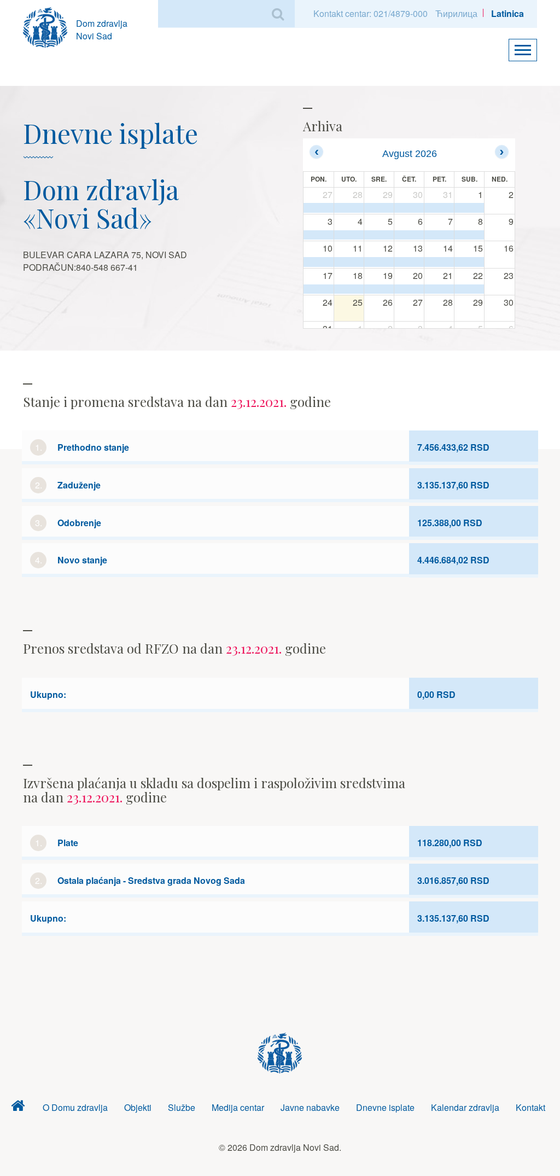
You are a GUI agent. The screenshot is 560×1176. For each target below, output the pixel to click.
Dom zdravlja (18, 1107)
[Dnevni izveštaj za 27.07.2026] (319, 208)
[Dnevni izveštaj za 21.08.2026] (439, 289)
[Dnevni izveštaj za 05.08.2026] (379, 235)
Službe (181, 1107)
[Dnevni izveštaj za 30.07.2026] (409, 208)
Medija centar (238, 1107)
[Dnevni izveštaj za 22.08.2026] (469, 289)
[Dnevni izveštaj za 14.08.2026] (439, 262)
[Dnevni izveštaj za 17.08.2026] (319, 289)
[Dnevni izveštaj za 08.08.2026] (469, 235)
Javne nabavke (310, 1107)
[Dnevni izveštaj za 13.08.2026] (409, 262)
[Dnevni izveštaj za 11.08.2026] (349, 262)
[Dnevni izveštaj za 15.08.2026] (469, 262)
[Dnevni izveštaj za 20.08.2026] (409, 289)
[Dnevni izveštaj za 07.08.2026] (439, 235)
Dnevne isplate (385, 1107)
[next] (502, 152)
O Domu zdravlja (75, 1107)
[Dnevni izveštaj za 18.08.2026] (349, 289)
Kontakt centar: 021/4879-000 (370, 13)
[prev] (316, 152)
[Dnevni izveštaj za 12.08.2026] (379, 262)
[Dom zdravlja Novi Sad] (49, 26)
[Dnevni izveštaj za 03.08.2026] (319, 235)
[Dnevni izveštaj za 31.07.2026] (439, 208)
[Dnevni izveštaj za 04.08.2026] (349, 235)
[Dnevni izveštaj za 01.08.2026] (469, 208)
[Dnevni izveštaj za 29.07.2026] (379, 208)
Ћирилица (456, 13)
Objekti (137, 1107)
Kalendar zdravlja (465, 1107)
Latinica (507, 13)
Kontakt (530, 1107)
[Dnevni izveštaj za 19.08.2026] (379, 289)
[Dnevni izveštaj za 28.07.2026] (349, 208)
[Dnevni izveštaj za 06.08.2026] (409, 235)
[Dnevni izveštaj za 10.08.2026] (319, 262)
